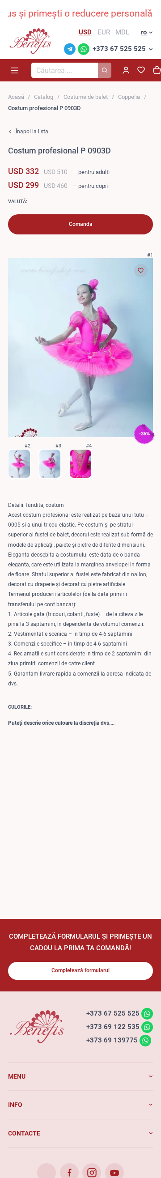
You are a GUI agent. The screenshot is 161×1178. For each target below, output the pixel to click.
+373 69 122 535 (113, 1027)
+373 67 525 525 (119, 49)
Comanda (81, 224)
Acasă (16, 97)
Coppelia (129, 97)
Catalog (43, 97)
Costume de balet (86, 97)
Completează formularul (80, 970)
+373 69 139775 (112, 1040)
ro (144, 32)
